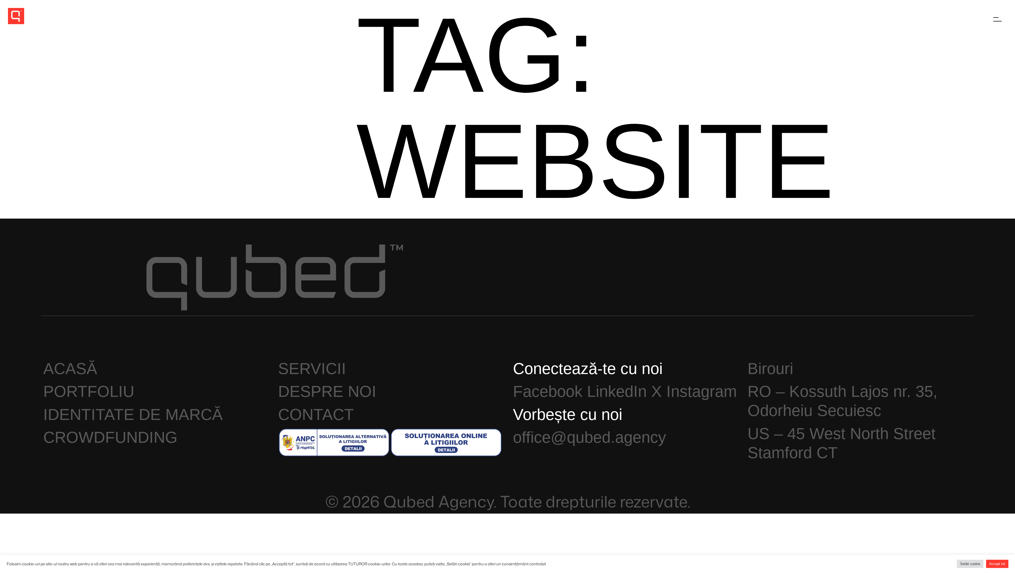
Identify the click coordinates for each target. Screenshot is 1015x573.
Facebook (547, 391)
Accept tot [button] (997, 564)
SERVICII (312, 368)
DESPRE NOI (327, 391)
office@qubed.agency (589, 437)
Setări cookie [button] (970, 564)
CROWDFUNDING (110, 437)
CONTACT (316, 414)
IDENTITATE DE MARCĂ (133, 414)
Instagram (701, 391)
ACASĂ (70, 368)
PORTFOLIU (88, 391)
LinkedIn (617, 391)
